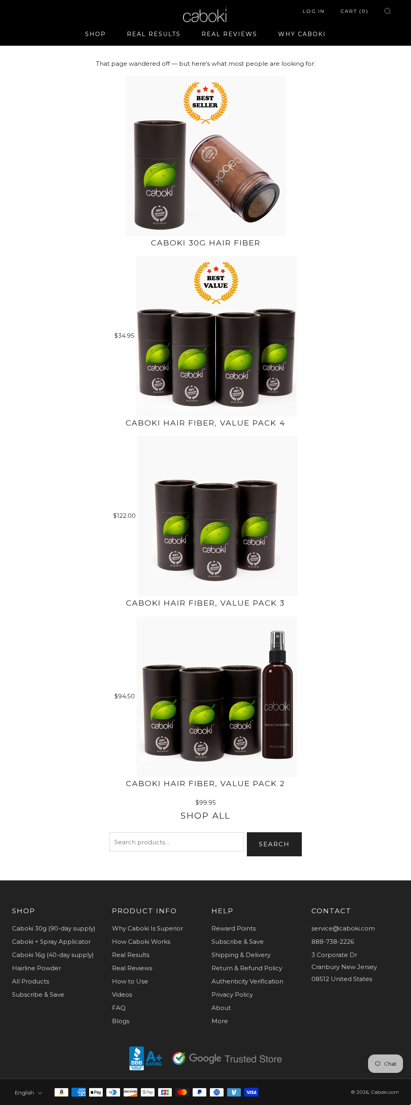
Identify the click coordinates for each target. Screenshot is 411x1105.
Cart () (354, 11)
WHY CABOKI (302, 34)
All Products (30, 981)
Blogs (120, 1021)
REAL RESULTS (154, 34)
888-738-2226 (332, 941)
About (221, 1008)
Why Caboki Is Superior (147, 928)
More (220, 1021)
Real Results (130, 955)
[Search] (387, 11)
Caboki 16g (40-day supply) (53, 955)
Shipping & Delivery (241, 955)
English (24, 1092)
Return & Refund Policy (247, 968)
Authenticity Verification (247, 981)
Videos (122, 994)
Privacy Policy (232, 994)
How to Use (130, 981)
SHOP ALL (205, 816)
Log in (314, 11)
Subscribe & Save (38, 994)
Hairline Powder (36, 968)
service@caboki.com (343, 928)
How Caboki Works (141, 941)
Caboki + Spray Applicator (51, 941)
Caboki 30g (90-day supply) (54, 928)
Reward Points (234, 928)
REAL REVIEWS (229, 34)
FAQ (119, 1008)
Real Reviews (132, 968)
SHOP (95, 34)
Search (274, 844)
